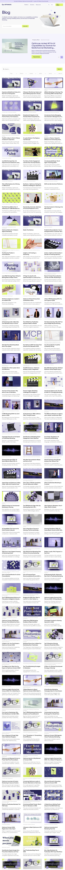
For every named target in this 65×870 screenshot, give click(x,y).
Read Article (36, 57)
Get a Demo (57, 5)
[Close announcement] (62, 1)
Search (59, 69)
